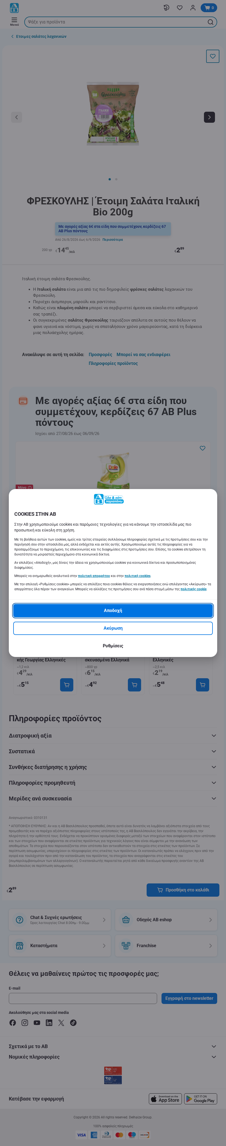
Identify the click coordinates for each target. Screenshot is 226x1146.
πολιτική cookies (137, 576)
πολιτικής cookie (193, 589)
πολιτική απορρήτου (94, 576)
